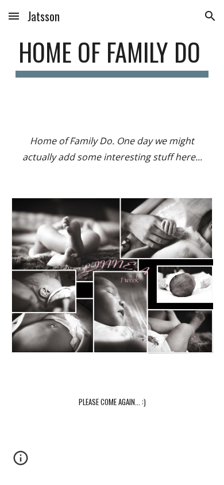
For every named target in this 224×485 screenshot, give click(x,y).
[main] (112, 57)
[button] (14, 16)
